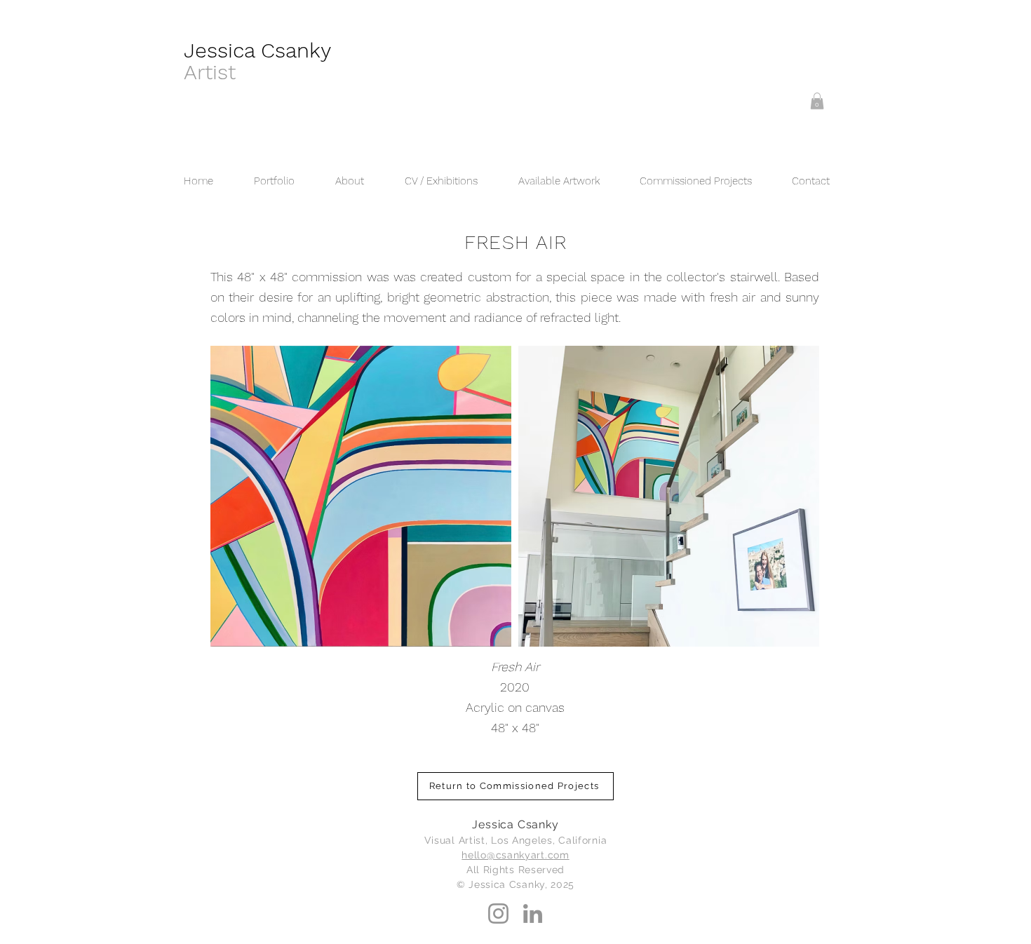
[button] (817, 101)
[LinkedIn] (532, 913)
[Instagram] (498, 913)
